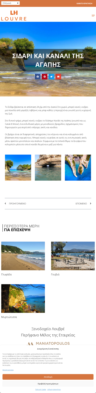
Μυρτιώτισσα (9, 317)
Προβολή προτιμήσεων (48, 383)
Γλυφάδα (6, 274)
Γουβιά (55, 274)
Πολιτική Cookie (40, 389)
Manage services (8, 370)
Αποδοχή (48, 377)
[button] (37, 76)
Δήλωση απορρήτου (54, 389)
